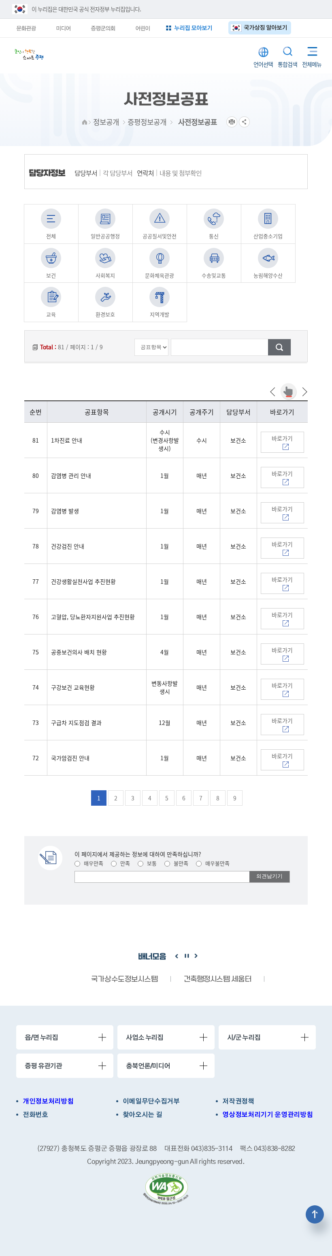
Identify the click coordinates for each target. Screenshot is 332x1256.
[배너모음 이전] (176, 956)
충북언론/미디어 (148, 1066)
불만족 (180, 863)
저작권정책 (238, 1101)
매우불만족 (217, 863)
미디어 (63, 28)
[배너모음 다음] (196, 956)
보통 (151, 863)
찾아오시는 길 (142, 1114)
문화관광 (26, 28)
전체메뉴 (309, 49)
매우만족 (92, 863)
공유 (244, 122)
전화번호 (35, 1114)
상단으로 (315, 1214)
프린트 (231, 122)
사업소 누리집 (144, 1037)
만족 (124, 863)
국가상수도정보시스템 (124, 979)
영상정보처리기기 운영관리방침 (267, 1114)
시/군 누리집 (243, 1037)
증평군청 (29, 54)
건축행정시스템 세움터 (217, 979)
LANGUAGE (263, 52)
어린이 (142, 28)
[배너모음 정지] (186, 956)
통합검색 (288, 51)
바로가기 (282, 438)
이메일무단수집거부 (151, 1101)
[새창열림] (166, 1189)
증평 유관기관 (43, 1066)
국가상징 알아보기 (265, 27)
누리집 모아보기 (193, 28)
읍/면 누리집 (41, 1037)
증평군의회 (103, 28)
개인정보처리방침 (48, 1101)
